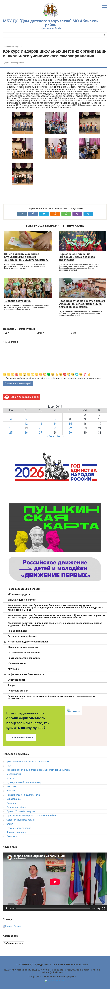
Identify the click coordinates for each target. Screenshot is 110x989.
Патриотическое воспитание (24, 652)
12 (26, 423)
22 (70, 428)
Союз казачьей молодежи (20, 819)
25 (10, 432)
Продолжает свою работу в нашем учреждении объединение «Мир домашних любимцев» (82, 304)
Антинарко (14, 669)
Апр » (59, 436)
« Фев (50, 436)
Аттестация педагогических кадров (28, 641)
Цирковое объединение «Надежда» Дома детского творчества (77, 257)
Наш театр (11, 786)
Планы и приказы (17, 630)
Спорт (9, 824)
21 (55, 428)
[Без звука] (98, 908)
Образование (13, 799)
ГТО (8, 765)
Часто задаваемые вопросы (24, 589)
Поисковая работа (16, 807)
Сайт (73, 333)
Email (40, 333)
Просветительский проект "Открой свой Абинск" (32, 815)
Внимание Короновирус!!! (22, 599)
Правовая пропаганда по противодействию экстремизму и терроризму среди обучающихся (51, 697)
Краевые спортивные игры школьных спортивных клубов (38, 769)
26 (26, 432)
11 (10, 423)
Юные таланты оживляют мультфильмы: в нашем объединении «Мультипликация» (26, 257)
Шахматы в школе (16, 832)
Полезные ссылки (18, 690)
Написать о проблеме (21, 737)
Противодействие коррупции (24, 658)
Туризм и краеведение (18, 828)
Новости (10, 790)
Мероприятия (17, 63)
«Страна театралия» (17, 301)
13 (40, 423)
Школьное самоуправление (23, 647)
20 (40, 428)
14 (55, 423)
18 (10, 428)
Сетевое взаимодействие (22, 636)
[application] (55, 882)
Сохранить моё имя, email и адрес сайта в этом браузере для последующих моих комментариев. (54, 378)
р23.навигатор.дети (19, 594)
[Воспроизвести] (6, 908)
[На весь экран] (103, 908)
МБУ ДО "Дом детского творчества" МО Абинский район (51, 23)
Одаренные (12, 803)
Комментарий (10, 342)
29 (70, 432)
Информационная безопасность (26, 674)
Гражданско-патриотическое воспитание (28, 761)
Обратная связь (16, 679)
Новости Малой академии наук (23, 794)
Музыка (10, 778)
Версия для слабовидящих (24, 397)
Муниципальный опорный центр (23, 782)
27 (40, 432)
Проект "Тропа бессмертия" (21, 811)
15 (70, 423)
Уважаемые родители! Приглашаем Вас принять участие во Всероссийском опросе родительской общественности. (55, 624)
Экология (11, 836)
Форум (11, 685)
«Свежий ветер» (17, 663)
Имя (6, 333)
